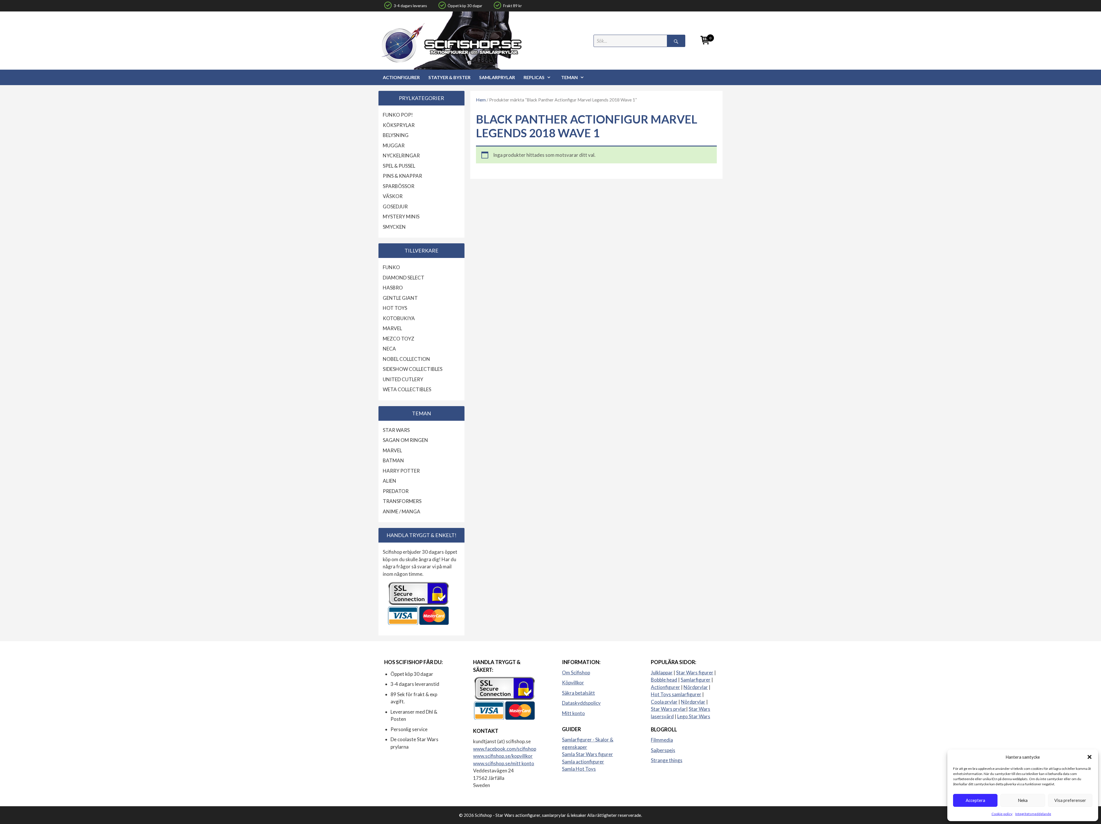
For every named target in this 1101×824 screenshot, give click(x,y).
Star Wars (396, 430)
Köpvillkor (573, 683)
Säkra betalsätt (578, 693)
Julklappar (662, 673)
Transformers (402, 501)
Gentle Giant (400, 298)
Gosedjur (395, 206)
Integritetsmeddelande (1033, 814)
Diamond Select (403, 278)
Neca (389, 349)
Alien (389, 481)
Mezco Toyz (398, 339)
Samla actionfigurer (583, 762)
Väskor (393, 196)
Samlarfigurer (695, 680)
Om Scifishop (576, 673)
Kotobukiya (399, 318)
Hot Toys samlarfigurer (676, 694)
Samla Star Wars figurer (587, 754)
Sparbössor (398, 186)
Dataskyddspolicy (581, 703)
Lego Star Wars (693, 716)
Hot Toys (395, 308)
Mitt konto (573, 713)
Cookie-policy (1001, 814)
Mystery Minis (401, 217)
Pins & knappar (402, 176)
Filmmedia (662, 740)
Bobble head (664, 680)
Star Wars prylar (668, 709)
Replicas (534, 77)
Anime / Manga (401, 511)
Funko (391, 267)
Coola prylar (664, 702)
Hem (481, 99)
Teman (569, 77)
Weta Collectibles (407, 389)
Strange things (666, 760)
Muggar (394, 145)
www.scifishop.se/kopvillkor (503, 756)
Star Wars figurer (694, 673)
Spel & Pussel (399, 166)
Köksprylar (399, 125)
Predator (396, 491)
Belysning (396, 135)
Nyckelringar (401, 155)
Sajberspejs (663, 750)
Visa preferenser (1070, 800)
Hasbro (393, 288)
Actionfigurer (401, 77)
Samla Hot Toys (579, 769)
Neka (1023, 800)
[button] (1089, 757)
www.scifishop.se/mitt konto (503, 763)
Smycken (394, 227)
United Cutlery (403, 379)
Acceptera (975, 800)
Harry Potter (401, 471)
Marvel (392, 328)
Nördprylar (696, 687)
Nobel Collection (406, 359)
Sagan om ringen (405, 440)
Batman (393, 460)
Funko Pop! (398, 115)
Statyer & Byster (449, 77)
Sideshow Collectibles (412, 369)
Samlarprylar (497, 77)
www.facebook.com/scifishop (504, 749)
